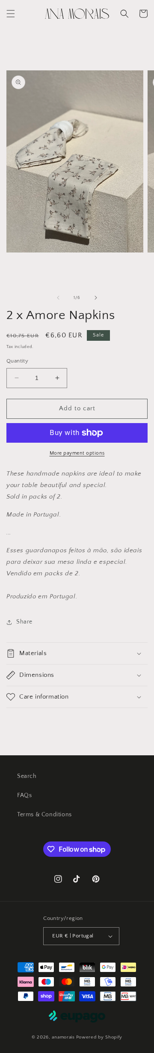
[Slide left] (58, 297)
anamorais (63, 1037)
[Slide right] (95, 297)
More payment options (77, 453)
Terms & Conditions (44, 814)
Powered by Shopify (99, 1037)
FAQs (24, 795)
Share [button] (24, 621)
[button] (10, 13)
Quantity (17, 361)
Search (27, 776)
